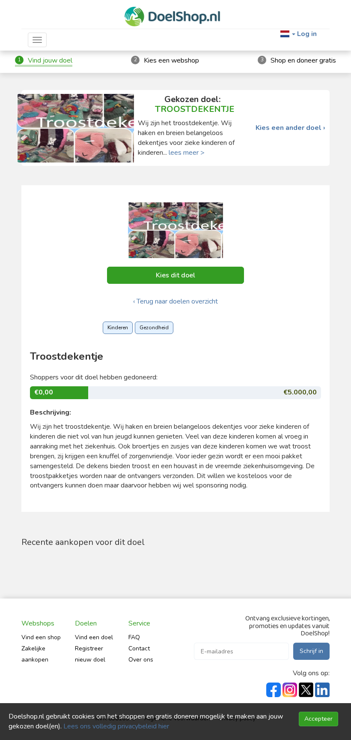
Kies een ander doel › (290, 128)
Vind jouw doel (50, 60)
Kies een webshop (171, 60)
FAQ (134, 637)
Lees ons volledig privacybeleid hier (116, 726)
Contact (139, 648)
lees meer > (187, 152)
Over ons (140, 660)
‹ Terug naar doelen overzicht (175, 301)
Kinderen (117, 327)
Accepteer (318, 719)
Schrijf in (311, 651)
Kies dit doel (175, 275)
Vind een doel (94, 637)
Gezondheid (154, 327)
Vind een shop (41, 637)
